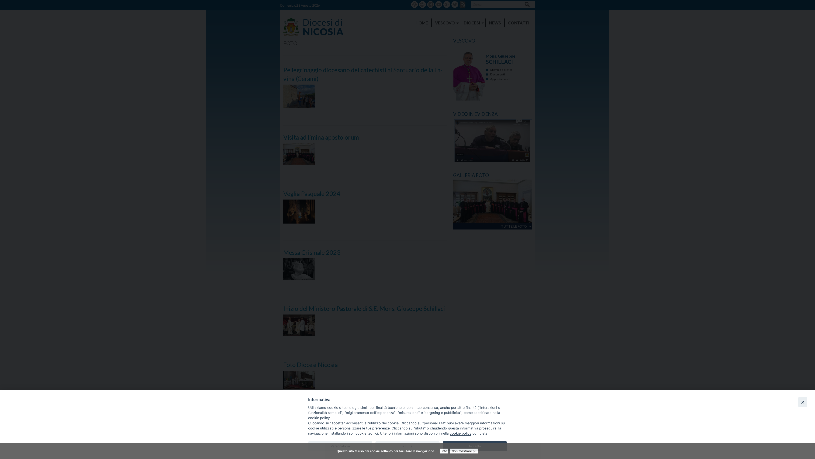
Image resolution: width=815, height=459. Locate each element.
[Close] (802, 402)
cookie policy (460, 433)
